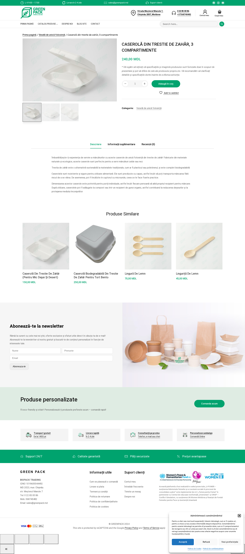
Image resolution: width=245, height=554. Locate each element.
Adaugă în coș (165, 83)
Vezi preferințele (229, 542)
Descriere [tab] (95, 144)
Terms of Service (151, 528)
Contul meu (204, 15)
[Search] (221, 24)
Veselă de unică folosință (52, 34)
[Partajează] (36, 539)
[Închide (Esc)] (51, 539)
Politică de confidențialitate (213, 549)
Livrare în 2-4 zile (74, 3)
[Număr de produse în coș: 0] (219, 12)
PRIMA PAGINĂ (27, 24)
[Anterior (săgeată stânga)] (7, 549)
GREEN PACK (33, 472)
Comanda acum (209, 403)
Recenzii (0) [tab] (148, 144)
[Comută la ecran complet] (22, 539)
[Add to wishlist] (63, 228)
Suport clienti (156, 3)
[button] (239, 515)
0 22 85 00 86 (183, 11)
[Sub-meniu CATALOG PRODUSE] (57, 24)
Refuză (206, 542)
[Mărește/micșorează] (7, 539)
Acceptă (183, 542)
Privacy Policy (131, 528)
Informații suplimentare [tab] (121, 144)
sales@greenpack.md (118, 3)
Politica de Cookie (194, 549)
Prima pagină (29, 34)
